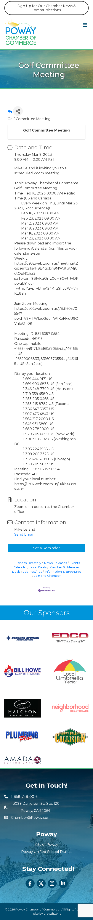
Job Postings (32, 571)
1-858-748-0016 (24, 797)
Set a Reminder (46, 548)
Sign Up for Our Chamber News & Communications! (47, 8)
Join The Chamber (47, 575)
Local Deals (37, 567)
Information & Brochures (63, 571)
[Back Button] (10, 112)
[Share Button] (18, 111)
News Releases (55, 563)
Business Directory (27, 563)
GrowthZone (52, 913)
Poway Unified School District (46, 852)
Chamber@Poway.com (31, 818)
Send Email (24, 534)
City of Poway (46, 845)
